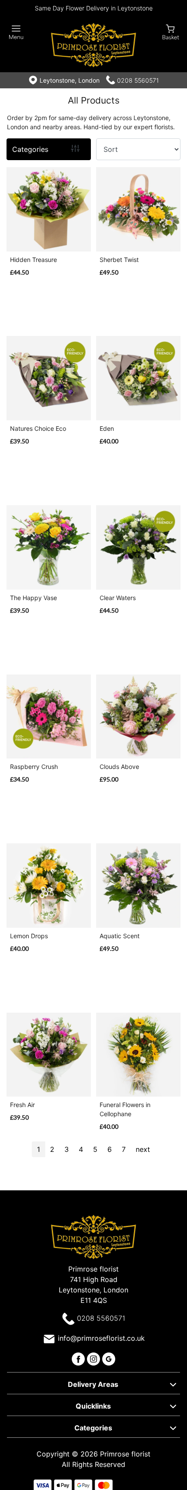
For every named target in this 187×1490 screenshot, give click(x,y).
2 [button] (52, 1149)
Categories (30, 149)
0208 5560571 (138, 80)
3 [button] (66, 1149)
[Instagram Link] (94, 1358)
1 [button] (38, 1149)
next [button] (143, 1149)
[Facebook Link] (79, 1358)
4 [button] (81, 1149)
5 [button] (95, 1149)
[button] (93, 1383)
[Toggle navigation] (16, 32)
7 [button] (124, 1149)
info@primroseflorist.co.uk (101, 1338)
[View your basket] (170, 32)
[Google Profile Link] (108, 1358)
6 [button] (109, 1149)
